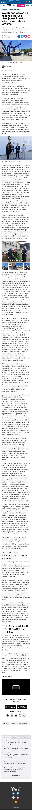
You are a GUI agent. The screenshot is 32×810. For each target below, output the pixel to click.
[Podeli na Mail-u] (28, 36)
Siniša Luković (8, 66)
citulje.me (11, 2)
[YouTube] (16, 715)
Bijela (13, 723)
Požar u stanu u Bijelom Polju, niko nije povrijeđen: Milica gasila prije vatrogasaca (15, 762)
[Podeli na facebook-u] (18, 36)
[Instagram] (20, 715)
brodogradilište (23, 723)
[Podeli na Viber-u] (25, 36)
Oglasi (17, 2)
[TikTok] (24, 715)
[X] (11, 715)
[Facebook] (7, 715)
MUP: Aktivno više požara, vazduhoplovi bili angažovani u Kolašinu (16, 749)
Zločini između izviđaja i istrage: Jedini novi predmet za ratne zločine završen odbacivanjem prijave (16, 769)
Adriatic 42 (6, 723)
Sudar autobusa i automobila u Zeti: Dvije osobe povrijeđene (15, 743)
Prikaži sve (16, 776)
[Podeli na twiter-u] (22, 36)
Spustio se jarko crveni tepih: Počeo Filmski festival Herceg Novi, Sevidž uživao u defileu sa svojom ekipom (16, 755)
